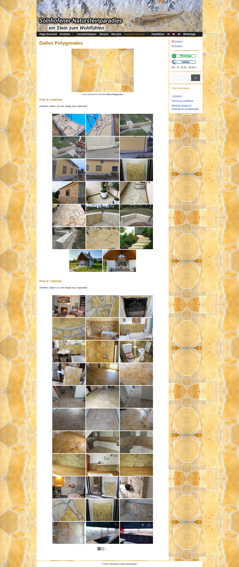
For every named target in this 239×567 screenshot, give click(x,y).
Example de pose (134, 34)
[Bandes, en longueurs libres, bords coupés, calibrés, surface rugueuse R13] (85, 261)
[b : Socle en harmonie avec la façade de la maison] (136, 147)
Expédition (158, 34)
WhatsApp (189, 34)
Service (103, 34)
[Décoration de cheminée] (68, 306)
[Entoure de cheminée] (136, 306)
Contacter (177, 96)
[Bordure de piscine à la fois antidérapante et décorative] (68, 125)
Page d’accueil (48, 34)
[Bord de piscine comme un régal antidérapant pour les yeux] (102, 125)
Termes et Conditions (182, 100)
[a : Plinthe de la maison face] (102, 147)
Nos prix (116, 34)
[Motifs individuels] (68, 329)
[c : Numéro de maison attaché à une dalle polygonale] (68, 170)
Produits (65, 34)
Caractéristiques (86, 34)
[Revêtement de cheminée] (102, 306)
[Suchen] (195, 77)
